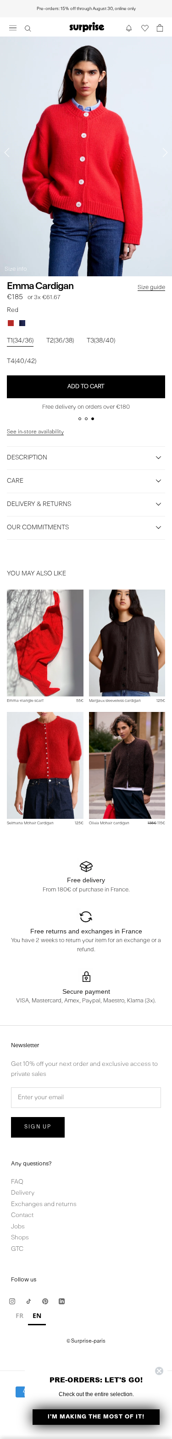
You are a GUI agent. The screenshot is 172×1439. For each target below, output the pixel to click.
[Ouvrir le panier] (160, 28)
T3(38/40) (101, 340)
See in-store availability (35, 432)
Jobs (18, 1226)
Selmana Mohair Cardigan (30, 823)
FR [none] (19, 1315)
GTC (17, 1249)
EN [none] (37, 1315)
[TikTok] (29, 1301)
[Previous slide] (7, 152)
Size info (16, 269)
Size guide (151, 287)
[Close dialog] (159, 1371)
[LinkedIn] (62, 1301)
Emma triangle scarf (25, 701)
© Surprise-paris (86, 1341)
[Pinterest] (45, 1301)
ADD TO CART (86, 387)
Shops (20, 1237)
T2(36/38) (60, 340)
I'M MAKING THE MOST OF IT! (96, 1417)
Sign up (37, 1127)
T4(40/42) (21, 361)
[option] (19, 1317)
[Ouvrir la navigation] (13, 27)
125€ (160, 701)
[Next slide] (165, 152)
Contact (22, 1215)
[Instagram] (12, 1301)
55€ (79, 701)
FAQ (17, 1182)
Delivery (22, 1193)
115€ (156, 823)
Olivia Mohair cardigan (109, 823)
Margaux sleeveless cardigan (115, 701)
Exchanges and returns (44, 1204)
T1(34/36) (20, 340)
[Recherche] (28, 28)
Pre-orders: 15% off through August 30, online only (86, 8)
